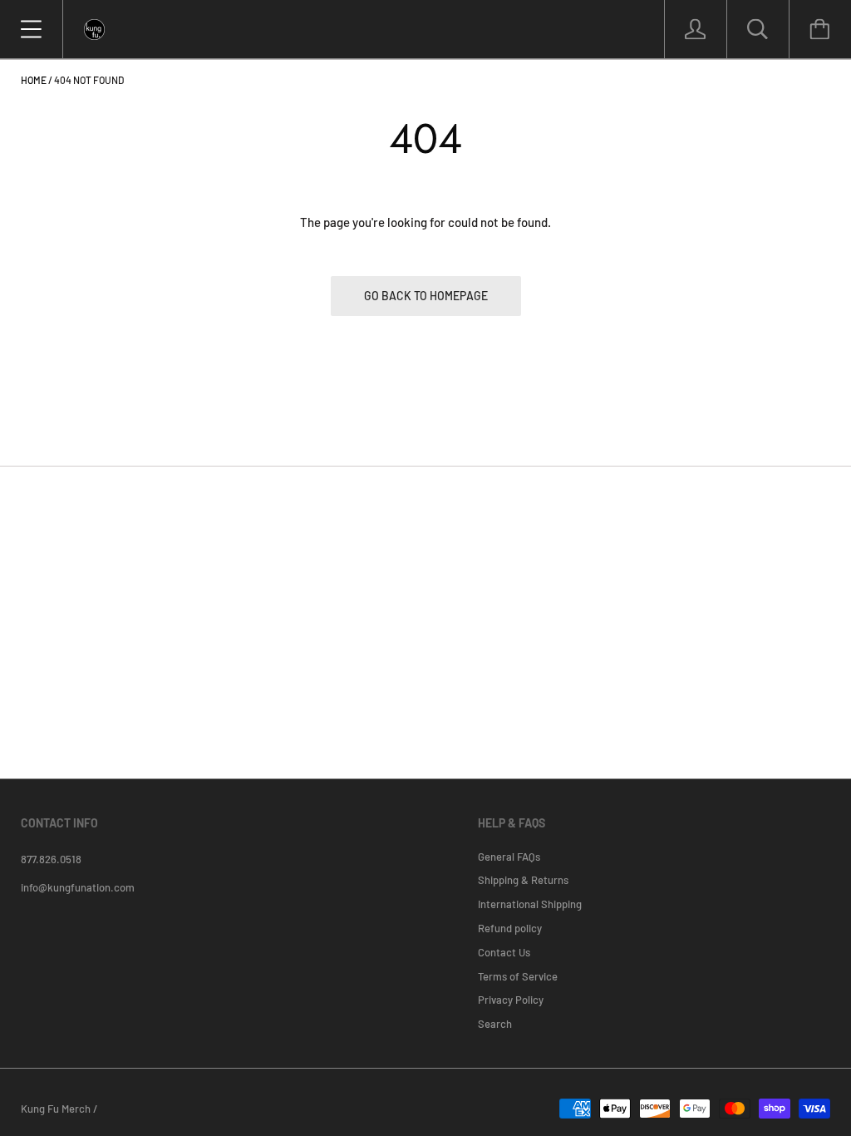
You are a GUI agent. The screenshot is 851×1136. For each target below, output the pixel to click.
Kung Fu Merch (56, 1108)
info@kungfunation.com (78, 887)
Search (495, 1023)
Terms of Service (518, 976)
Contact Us (504, 952)
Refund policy (510, 928)
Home (34, 80)
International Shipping (530, 904)
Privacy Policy (511, 999)
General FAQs (509, 856)
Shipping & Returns (523, 880)
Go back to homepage (426, 296)
